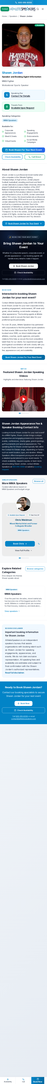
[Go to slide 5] (26, 413)
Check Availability (13, 157)
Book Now (25, 703)
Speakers (13, 16)
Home (4, 16)
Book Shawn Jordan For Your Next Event (23, 357)
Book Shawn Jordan (25, 266)
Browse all (38, 481)
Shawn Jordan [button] (12, 72)
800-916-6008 (10, 279)
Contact (5, 9)
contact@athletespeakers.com (34, 279)
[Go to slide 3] (23, 413)
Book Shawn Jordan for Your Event (23, 223)
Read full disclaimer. (15, 672)
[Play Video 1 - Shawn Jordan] (23, 399)
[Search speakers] (37, 9)
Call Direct (36, 157)
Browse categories (35, 569)
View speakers (11, 611)
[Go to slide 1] (20, 413)
